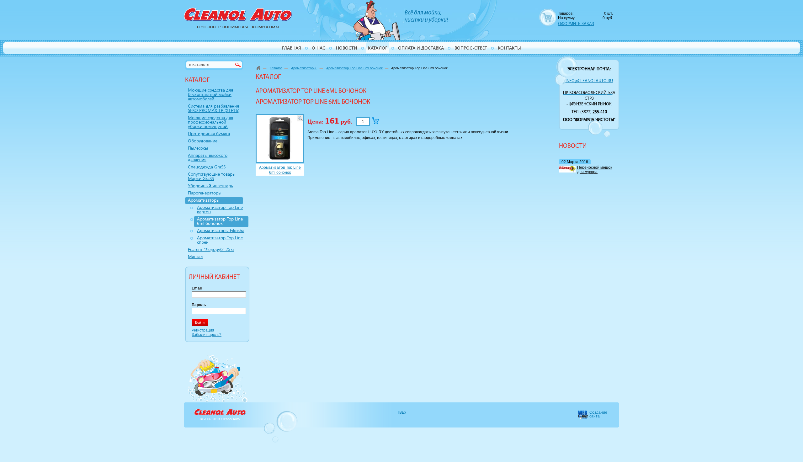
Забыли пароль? (206, 334)
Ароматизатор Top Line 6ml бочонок (354, 68)
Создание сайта (598, 414)
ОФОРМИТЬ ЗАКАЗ (576, 24)
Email (197, 288)
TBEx (401, 412)
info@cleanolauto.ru (589, 81)
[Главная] (258, 67)
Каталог (276, 68)
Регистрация (203, 330)
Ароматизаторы (304, 68)
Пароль (199, 305)
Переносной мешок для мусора (594, 169)
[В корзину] (375, 120)
